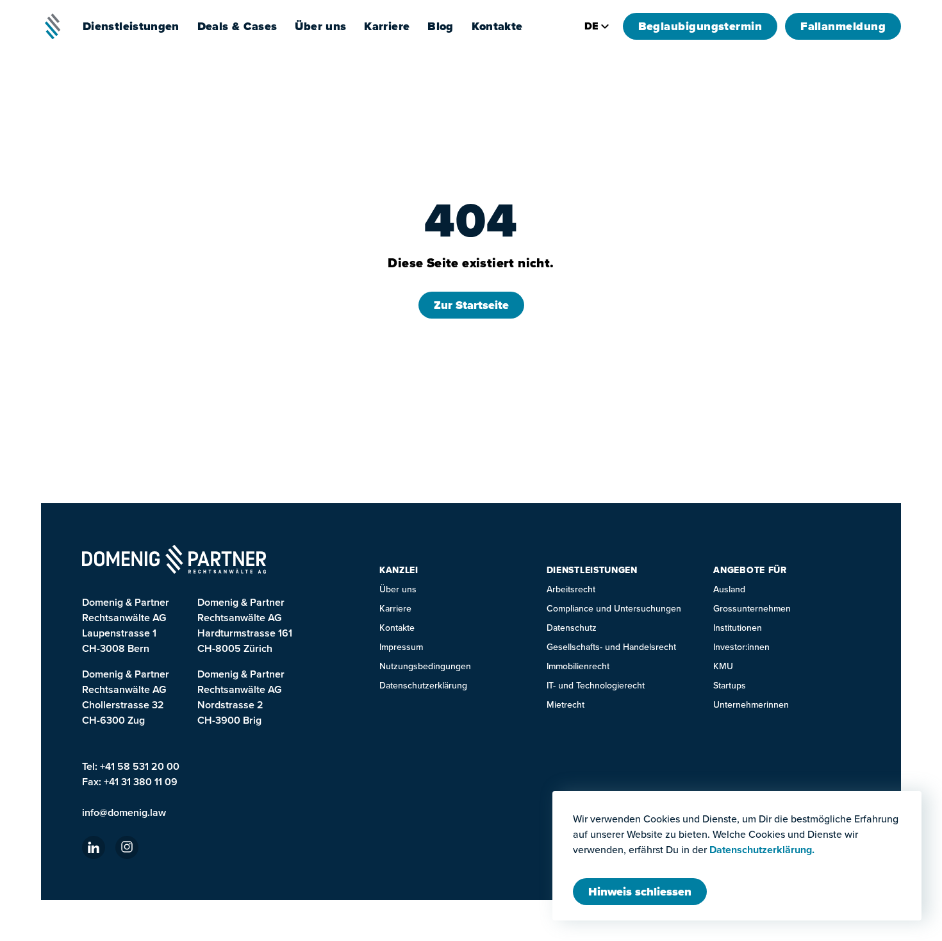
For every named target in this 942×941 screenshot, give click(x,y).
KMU (723, 666)
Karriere (386, 26)
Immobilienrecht (578, 666)
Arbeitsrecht (571, 589)
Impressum (401, 647)
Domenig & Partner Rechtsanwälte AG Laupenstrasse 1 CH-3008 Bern (125, 625)
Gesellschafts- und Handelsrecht (611, 647)
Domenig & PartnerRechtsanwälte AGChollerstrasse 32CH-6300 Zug (125, 697)
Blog (440, 26)
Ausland (729, 589)
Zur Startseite (471, 305)
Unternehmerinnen (751, 705)
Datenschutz (572, 628)
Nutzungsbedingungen (425, 666)
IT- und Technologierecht (596, 685)
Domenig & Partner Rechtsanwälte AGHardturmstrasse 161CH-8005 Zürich (244, 625)
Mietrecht (565, 705)
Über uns (398, 589)
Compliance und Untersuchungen (614, 608)
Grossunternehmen (752, 608)
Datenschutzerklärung (423, 685)
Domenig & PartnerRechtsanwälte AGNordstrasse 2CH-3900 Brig (241, 697)
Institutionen (737, 628)
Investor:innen (741, 647)
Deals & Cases (237, 26)
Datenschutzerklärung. (761, 850)
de (591, 26)
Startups (729, 685)
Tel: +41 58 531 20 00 (130, 766)
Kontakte (497, 26)
